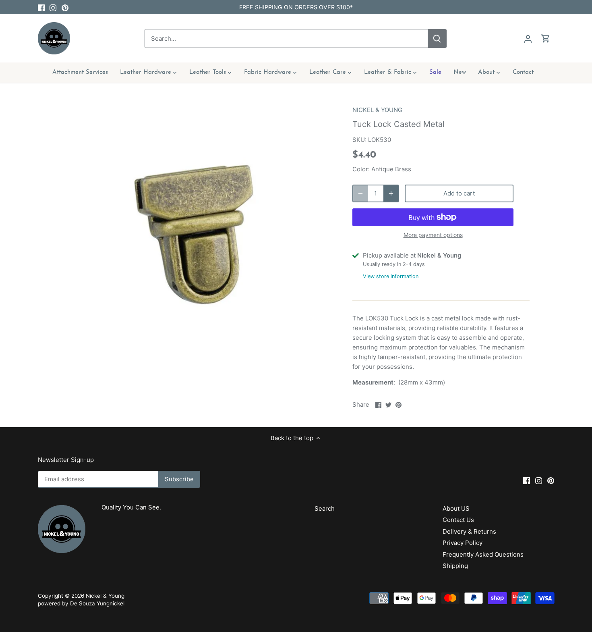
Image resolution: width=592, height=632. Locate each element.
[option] (197, 233)
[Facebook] (41, 7)
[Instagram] (53, 7)
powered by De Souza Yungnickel (81, 603)
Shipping (455, 566)
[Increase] (391, 193)
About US (456, 508)
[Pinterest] (65, 7)
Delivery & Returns (469, 531)
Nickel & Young (105, 595)
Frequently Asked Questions (483, 554)
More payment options (433, 235)
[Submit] (437, 38)
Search (325, 508)
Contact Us (458, 520)
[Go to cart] (546, 38)
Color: (361, 169)
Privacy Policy (462, 543)
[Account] (528, 38)
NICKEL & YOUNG (377, 110)
